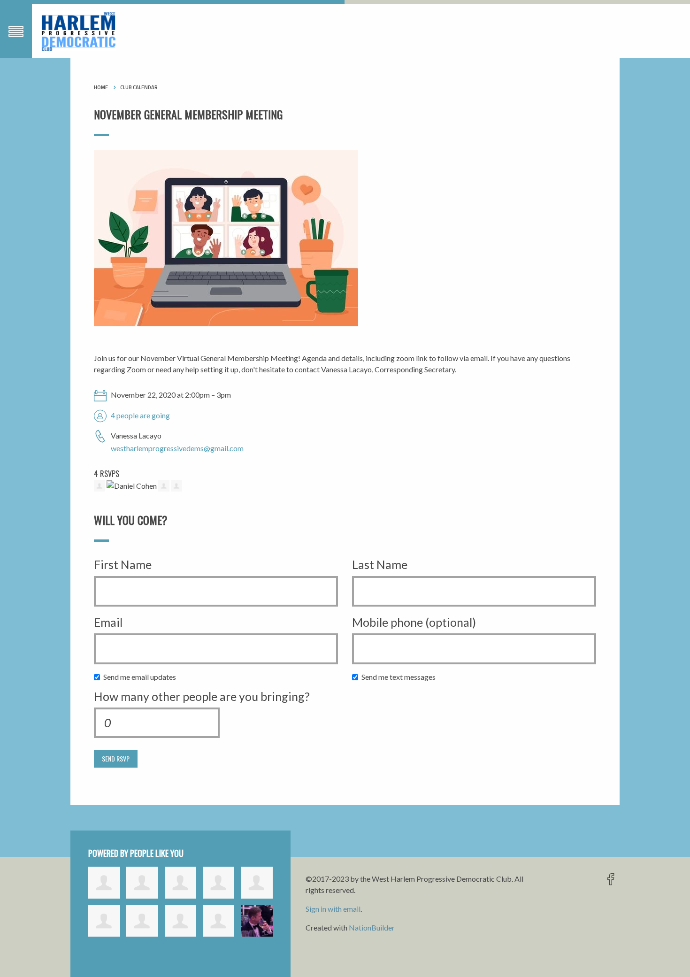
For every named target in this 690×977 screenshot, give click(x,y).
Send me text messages (401, 676)
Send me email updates (141, 676)
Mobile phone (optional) (414, 622)
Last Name (379, 564)
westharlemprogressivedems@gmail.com (177, 448)
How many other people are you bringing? (202, 696)
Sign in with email (333, 908)
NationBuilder (372, 927)
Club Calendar (139, 87)
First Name (123, 564)
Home (101, 87)
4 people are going (140, 415)
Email (108, 622)
